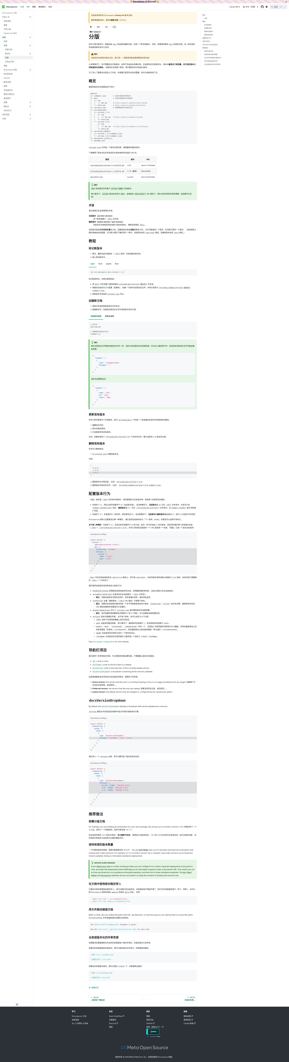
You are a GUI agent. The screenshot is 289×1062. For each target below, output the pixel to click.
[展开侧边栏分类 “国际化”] (30, 106)
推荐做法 (205, 48)
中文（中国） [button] (251, 7)
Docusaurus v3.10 (141, 1)
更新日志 (150, 1020)
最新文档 (114, 20)
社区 (50, 7)
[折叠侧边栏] (17, 1004)
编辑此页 (95, 987)
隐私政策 (187, 1016)
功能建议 (112, 1020)
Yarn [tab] (100, 263)
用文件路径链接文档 (210, 61)
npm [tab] (93, 263)
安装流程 (75, 1020)
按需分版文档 (208, 51)
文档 (22, 7)
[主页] (91, 27)
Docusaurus (106, 875)
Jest (127, 853)
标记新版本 (208, 25)
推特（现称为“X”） (153, 1027)
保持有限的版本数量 (210, 54)
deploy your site (103, 866)
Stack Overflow (115, 1016)
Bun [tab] (117, 263)
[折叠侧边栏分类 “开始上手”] (30, 17)
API (28, 7)
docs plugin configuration (103, 641)
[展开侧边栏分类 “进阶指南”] (30, 114)
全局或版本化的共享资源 (212, 64)
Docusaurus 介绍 (79, 1016)
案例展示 (42, 7)
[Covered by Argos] (153, 1037)
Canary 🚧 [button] (233, 7)
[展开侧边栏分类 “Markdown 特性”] (30, 70)
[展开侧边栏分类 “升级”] (30, 118)
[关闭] (286, 1)
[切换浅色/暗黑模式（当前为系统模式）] (267, 7)
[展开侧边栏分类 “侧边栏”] (30, 53)
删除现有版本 (208, 35)
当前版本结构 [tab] (96, 316)
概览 (203, 15)
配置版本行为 (206, 38)
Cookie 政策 (188, 1023)
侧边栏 (106, 287)
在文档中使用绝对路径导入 (213, 58)
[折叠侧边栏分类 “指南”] (30, 37)
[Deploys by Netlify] (152, 1034)
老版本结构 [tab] (109, 316)
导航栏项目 (206, 41)
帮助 (111, 1027)
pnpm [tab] (108, 263)
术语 (205, 18)
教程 (203, 21)
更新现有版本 (208, 31)
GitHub (149, 1023)
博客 (34, 7)
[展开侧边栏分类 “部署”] (30, 102)
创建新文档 (208, 28)
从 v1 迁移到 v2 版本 (80, 1023)
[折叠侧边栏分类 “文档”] (30, 45)
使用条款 (187, 1020)
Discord (112, 1023)
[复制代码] (194, 93)
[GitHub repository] (262, 7)
